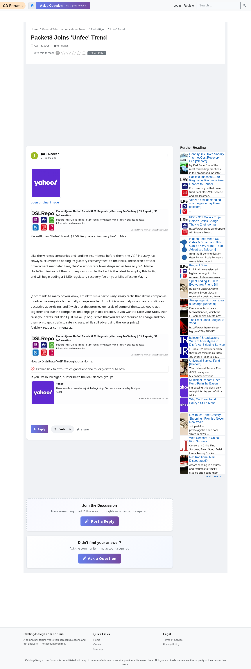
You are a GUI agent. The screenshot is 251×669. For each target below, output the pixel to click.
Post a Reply (102, 521)
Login (177, 5)
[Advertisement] (125, 95)
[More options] (167, 156)
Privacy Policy (171, 644)
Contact (97, 644)
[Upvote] (55, 429)
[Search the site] (244, 5)
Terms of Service (173, 639)
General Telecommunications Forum (64, 29)
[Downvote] (70, 429)
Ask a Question (102, 558)
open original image (45, 202)
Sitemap (98, 648)
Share (84, 429)
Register (189, 5)
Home (34, 29)
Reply (41, 429)
